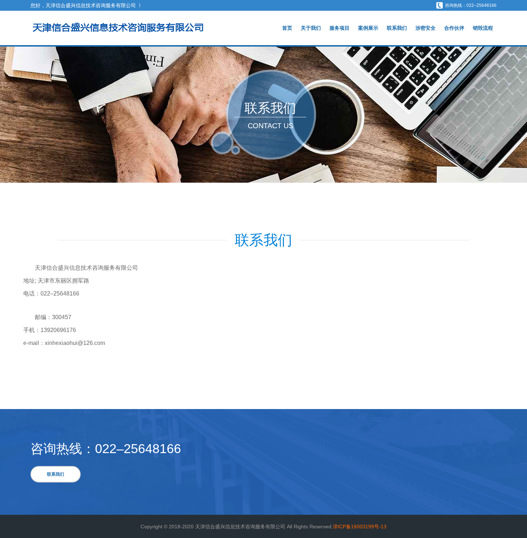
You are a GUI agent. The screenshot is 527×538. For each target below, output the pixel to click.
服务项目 (339, 28)
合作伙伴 (454, 28)
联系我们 (397, 28)
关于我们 (311, 28)
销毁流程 (483, 28)
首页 (287, 28)
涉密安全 (426, 28)
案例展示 (368, 28)
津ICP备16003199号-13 (359, 526)
